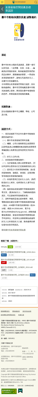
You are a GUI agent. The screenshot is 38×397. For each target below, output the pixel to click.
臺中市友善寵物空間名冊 (15, 230)
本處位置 (21, 315)
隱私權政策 (16, 311)
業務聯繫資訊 (5, 311)
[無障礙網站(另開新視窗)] (9, 391)
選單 (2, 2)
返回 (2, 9)
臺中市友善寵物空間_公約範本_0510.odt (17, 267)
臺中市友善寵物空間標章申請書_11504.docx (18, 252)
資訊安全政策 (27, 311)
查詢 (36, 2)
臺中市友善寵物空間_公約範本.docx (15, 275)
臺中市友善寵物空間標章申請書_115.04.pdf (18, 260)
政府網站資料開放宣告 (8, 315)
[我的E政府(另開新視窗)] (20, 391)
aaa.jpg (4, 247)
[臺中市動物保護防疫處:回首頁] (19, 2)
